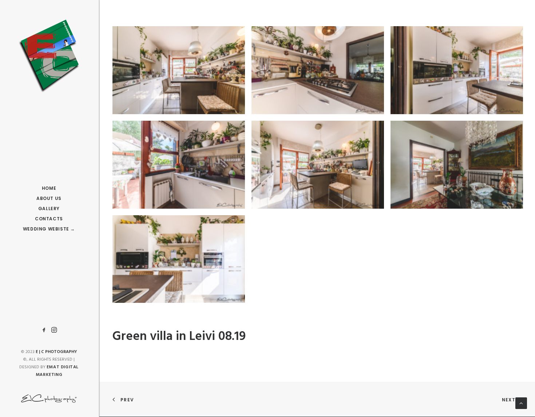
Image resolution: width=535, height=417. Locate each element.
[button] (45, 330)
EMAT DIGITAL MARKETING (57, 371)
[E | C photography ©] (49, 56)
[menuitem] (45, 330)
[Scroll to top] (521, 403)
